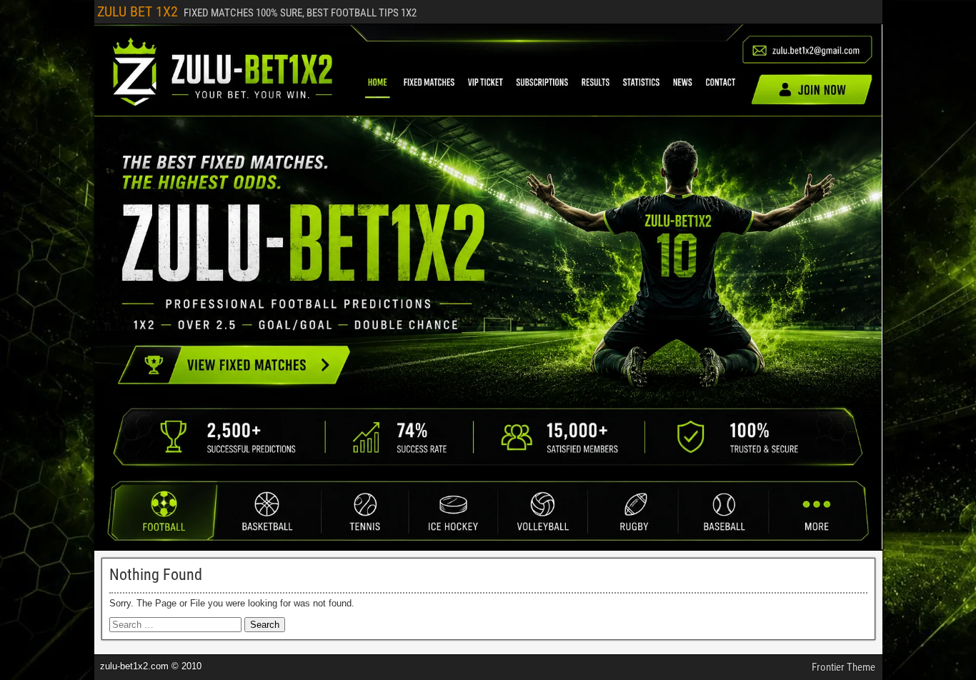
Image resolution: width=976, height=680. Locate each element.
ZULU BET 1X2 (137, 11)
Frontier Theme (843, 667)
